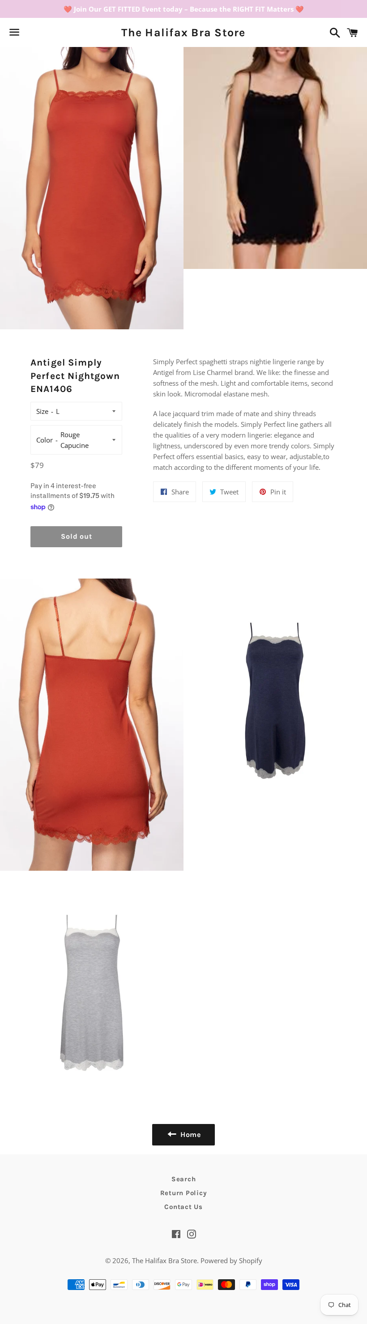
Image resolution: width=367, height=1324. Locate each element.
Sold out (76, 536)
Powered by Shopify (231, 1260)
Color (44, 439)
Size (42, 411)
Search (183, 1179)
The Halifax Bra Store (183, 32)
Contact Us (183, 1207)
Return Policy (183, 1193)
